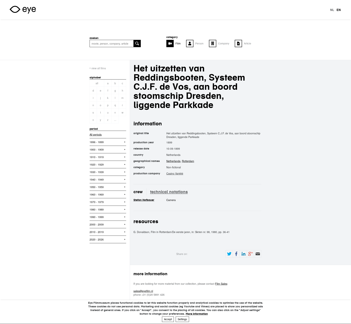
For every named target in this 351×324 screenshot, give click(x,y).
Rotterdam (188, 161)
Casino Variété (174, 173)
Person (199, 43)
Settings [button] (182, 319)
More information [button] (197, 313)
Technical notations (169, 192)
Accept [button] (168, 319)
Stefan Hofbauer (143, 200)
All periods (96, 134)
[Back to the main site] (23, 10)
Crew (138, 192)
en (339, 10)
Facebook (236, 253)
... (115, 120)
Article (247, 43)
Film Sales (221, 283)
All (97, 83)
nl (332, 10)
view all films (98, 68)
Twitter (229, 253)
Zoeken (94, 38)
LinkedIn (243, 253)
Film (178, 43)
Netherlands (173, 161)
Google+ (250, 253)
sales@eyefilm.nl (143, 291)
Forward (257, 253)
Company (223, 43)
